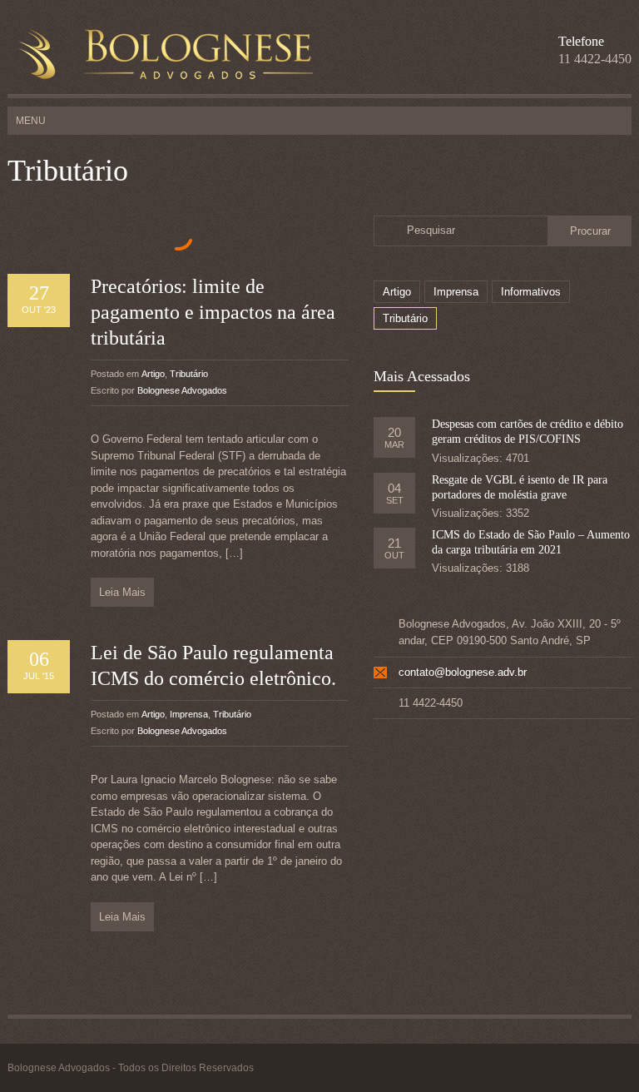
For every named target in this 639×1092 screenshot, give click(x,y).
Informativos (531, 291)
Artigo (153, 374)
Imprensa (189, 714)
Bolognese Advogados (182, 390)
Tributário (189, 374)
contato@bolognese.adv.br (463, 672)
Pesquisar (431, 230)
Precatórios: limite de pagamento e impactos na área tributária (213, 312)
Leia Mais (122, 592)
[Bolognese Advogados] (160, 55)
